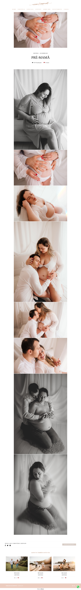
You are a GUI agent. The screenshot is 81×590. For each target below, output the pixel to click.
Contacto (20, 585)
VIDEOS (66, 9)
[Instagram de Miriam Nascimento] (74, 585)
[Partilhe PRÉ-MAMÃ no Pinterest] (10, 545)
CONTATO (38, 9)
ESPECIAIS (30, 9)
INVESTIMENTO (57, 9)
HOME (14, 9)
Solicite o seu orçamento (69, 544)
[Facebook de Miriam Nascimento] (72, 585)
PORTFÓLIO (21, 9)
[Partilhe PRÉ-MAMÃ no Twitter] (7, 545)
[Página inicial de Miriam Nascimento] (40, 4)
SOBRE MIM (46, 9)
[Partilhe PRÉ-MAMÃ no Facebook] (5, 545)
